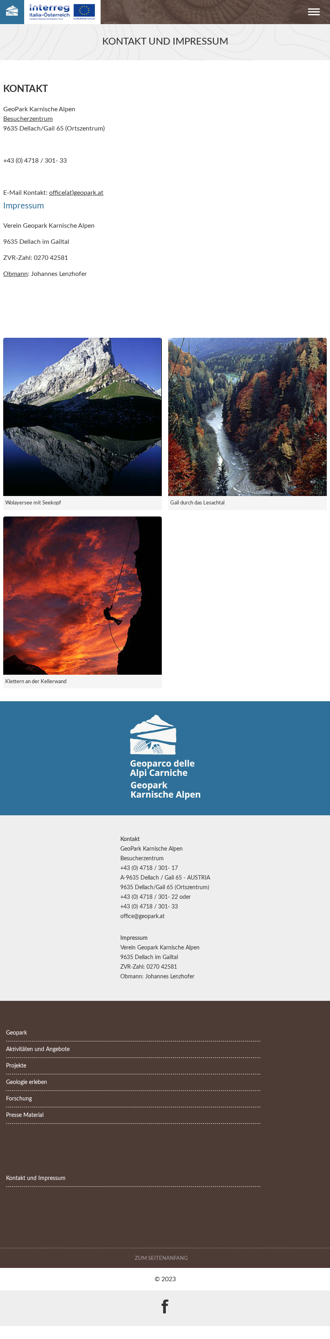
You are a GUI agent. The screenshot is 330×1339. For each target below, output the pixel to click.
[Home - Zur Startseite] (12, 12)
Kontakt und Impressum (36, 1178)
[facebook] (165, 1301)
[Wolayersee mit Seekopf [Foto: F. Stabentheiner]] (82, 417)
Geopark (16, 1033)
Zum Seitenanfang (162, 1258)
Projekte (16, 1066)
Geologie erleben (26, 1082)
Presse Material (24, 1115)
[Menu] (314, 13)
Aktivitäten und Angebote (38, 1049)
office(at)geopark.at (76, 193)
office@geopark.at (142, 916)
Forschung (19, 1099)
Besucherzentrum (28, 119)
